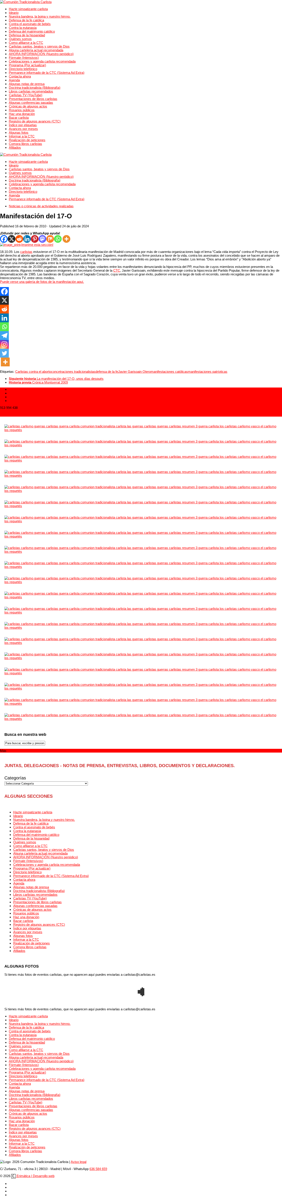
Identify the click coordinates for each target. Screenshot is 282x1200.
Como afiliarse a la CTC (26, 43)
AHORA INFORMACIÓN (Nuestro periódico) (41, 54)
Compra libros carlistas (25, 144)
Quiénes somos (20, 39)
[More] (66, 239)
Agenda (14, 80)
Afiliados (15, 147)
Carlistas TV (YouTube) (25, 95)
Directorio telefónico (23, 69)
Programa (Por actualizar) (27, 65)
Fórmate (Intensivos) (24, 57)
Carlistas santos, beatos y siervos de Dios (39, 46)
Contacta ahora (20, 76)
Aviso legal (78, 1162)
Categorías (15, 777)
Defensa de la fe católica (26, 20)
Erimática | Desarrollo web (35, 1176)
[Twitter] (4, 353)
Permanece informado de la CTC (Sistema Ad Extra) (46, 72)
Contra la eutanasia (23, 28)
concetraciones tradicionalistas (73, 371)
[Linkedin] (27, 239)
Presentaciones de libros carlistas (33, 99)
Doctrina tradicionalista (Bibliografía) (34, 87)
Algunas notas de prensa (27, 84)
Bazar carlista (19, 117)
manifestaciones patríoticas (207, 371)
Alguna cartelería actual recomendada (36, 50)
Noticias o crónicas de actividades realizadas (41, 206)
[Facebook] (4, 239)
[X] (11, 239)
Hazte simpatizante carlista (28, 9)
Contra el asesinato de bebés (30, 24)
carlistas (26, 252)
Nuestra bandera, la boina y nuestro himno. (39, 16)
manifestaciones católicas (169, 371)
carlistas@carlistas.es (16, 415)
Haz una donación (22, 114)
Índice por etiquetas (23, 125)
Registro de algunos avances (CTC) (35, 121)
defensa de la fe (106, 371)
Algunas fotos (18, 132)
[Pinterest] (35, 239)
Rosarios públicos (22, 110)
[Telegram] (4, 335)
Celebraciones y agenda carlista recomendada (42, 61)
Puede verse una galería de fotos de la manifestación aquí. (42, 282)
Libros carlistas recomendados (31, 91)
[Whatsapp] (58, 239)
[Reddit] (19, 239)
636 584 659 (98, 1169)
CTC (116, 270)
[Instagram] (4, 344)
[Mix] (50, 239)
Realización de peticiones (27, 140)
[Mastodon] (42, 239)
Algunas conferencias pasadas (31, 102)
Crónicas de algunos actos (28, 106)
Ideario (14, 13)
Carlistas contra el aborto (33, 371)
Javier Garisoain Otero (134, 371)
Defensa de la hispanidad (27, 35)
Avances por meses (23, 129)
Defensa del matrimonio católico (32, 31)
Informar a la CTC (22, 136)
